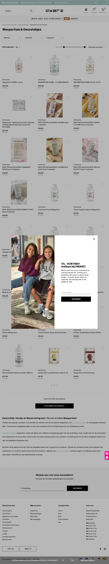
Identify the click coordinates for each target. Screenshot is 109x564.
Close (94, 239)
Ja (63, 560)
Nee (72, 560)
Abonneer (76, 299)
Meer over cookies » (88, 560)
